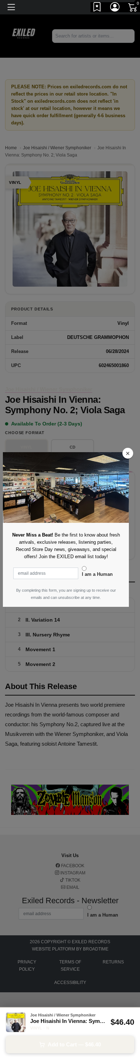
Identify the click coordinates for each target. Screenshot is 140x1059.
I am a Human (97, 574)
